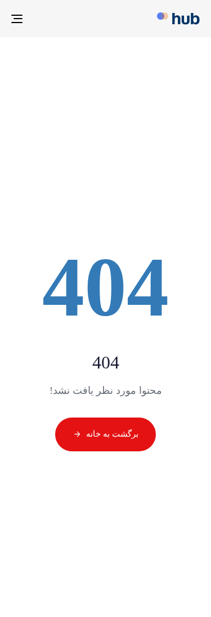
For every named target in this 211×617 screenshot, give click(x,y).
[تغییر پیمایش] (42, 18)
